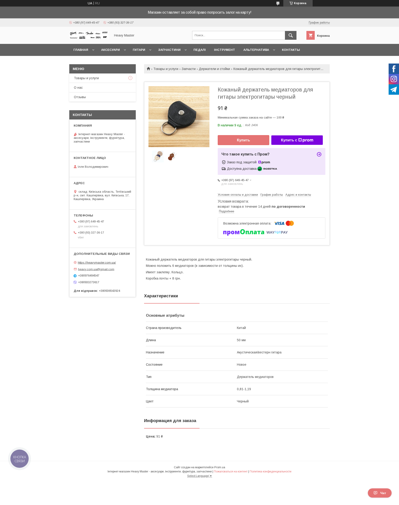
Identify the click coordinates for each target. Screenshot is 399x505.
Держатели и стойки (214, 69)
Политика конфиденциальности (270, 471)
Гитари (139, 50)
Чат (383, 493)
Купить (243, 140)
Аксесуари (110, 50)
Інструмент (224, 50)
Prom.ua (219, 467)
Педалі (199, 50)
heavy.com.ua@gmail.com (96, 269)
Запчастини (169, 50)
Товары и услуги (165, 69)
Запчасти (189, 69)
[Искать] (290, 35)
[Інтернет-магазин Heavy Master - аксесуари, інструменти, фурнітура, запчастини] (89, 38)
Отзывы (80, 97)
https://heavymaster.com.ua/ (97, 262)
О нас (78, 87)
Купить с (289, 140)
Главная (80, 50)
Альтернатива (256, 50)
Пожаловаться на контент (231, 471)
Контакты (291, 50)
